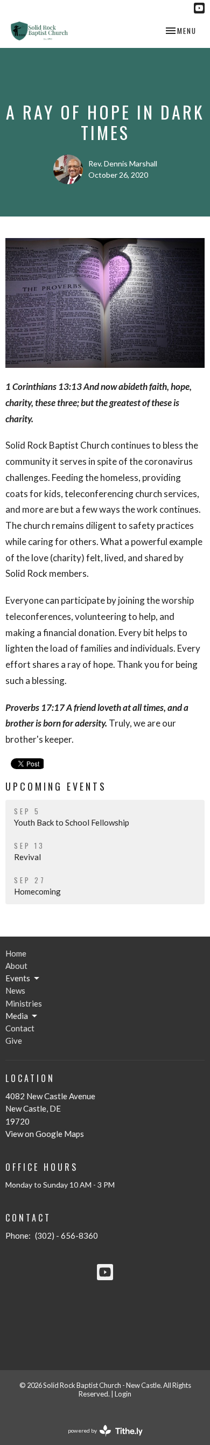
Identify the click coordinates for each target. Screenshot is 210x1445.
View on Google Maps (44, 1134)
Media (16, 1016)
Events (17, 978)
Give (13, 1040)
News (15, 990)
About (16, 966)
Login (123, 1394)
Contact (19, 1028)
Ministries (23, 1003)
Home (15, 953)
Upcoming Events (56, 786)
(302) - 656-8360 (66, 1235)
